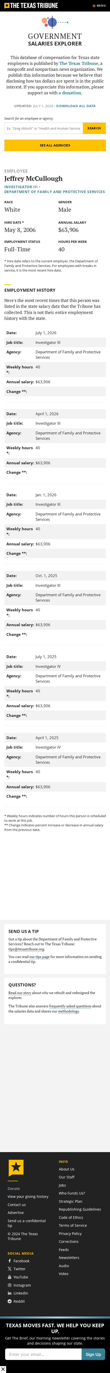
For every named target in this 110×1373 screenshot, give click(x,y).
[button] (55, 1344)
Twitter (20, 1268)
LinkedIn (21, 1293)
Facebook (21, 1260)
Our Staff (66, 1177)
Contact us (17, 1204)
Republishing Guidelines (80, 1209)
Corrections (69, 1241)
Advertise (16, 1212)
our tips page (39, 956)
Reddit (19, 1301)
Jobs (62, 1185)
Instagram (22, 1285)
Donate (14, 1188)
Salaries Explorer (55, 43)
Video (63, 1273)
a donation (70, 93)
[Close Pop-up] (3, 1369)
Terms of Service (73, 1225)
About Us (66, 1169)
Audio (64, 1265)
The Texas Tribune (78, 63)
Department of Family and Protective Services (54, 191)
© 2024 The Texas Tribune (23, 1236)
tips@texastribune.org (26, 949)
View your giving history (28, 1196)
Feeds (64, 1249)
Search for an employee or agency (28, 118)
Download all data (76, 106)
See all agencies (55, 145)
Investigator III (21, 186)
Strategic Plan (70, 1201)
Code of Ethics (71, 1217)
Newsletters (69, 1257)
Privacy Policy (70, 1233)
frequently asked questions (70, 1006)
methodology (68, 1011)
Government (55, 36)
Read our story (19, 993)
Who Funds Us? (72, 1193)
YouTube (21, 1277)
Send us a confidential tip (27, 1223)
